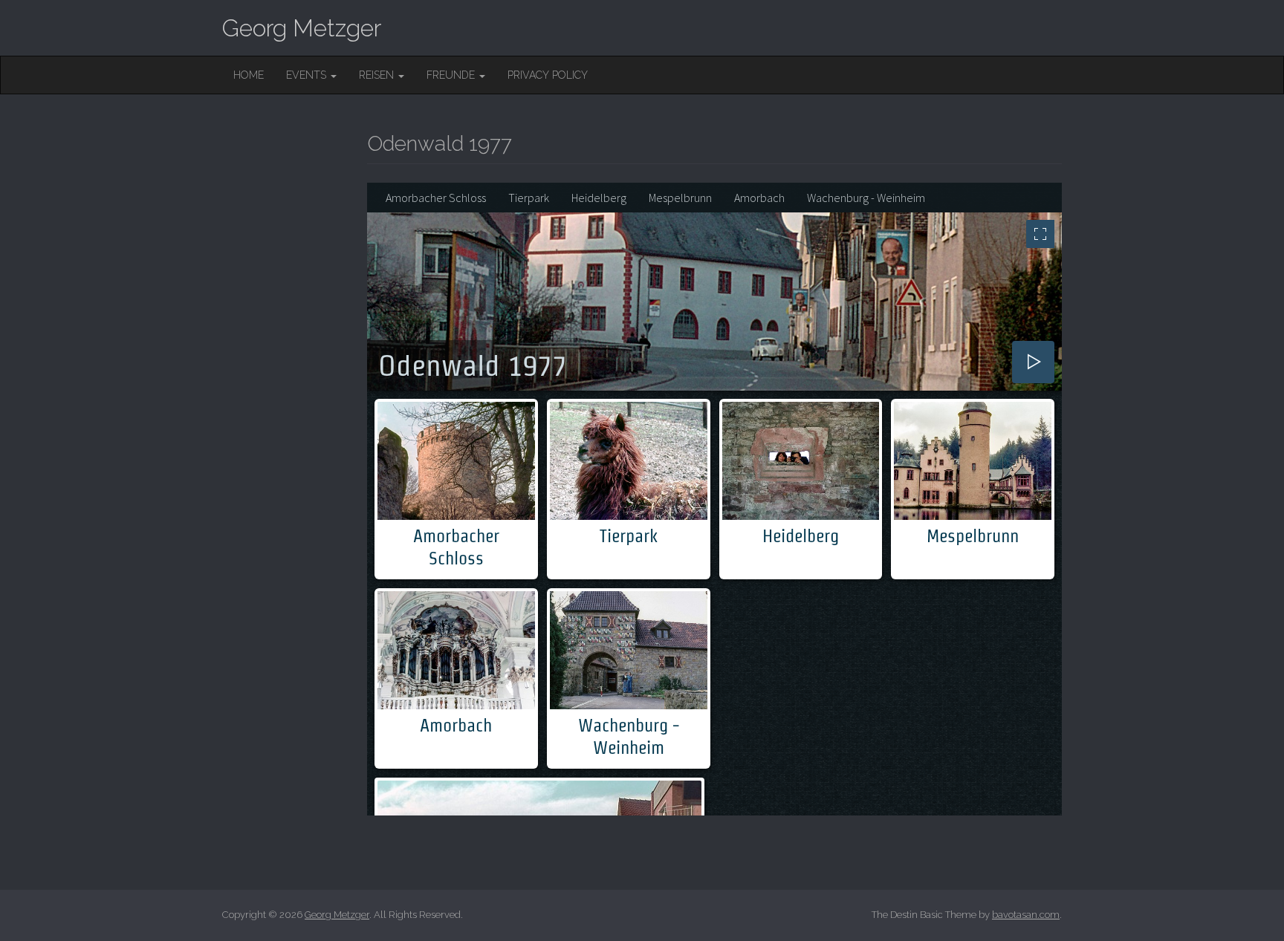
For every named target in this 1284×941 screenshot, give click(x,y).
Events (307, 75)
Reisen (378, 75)
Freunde (452, 75)
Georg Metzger (301, 28)
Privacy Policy (548, 75)
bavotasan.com (1026, 914)
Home (248, 75)
